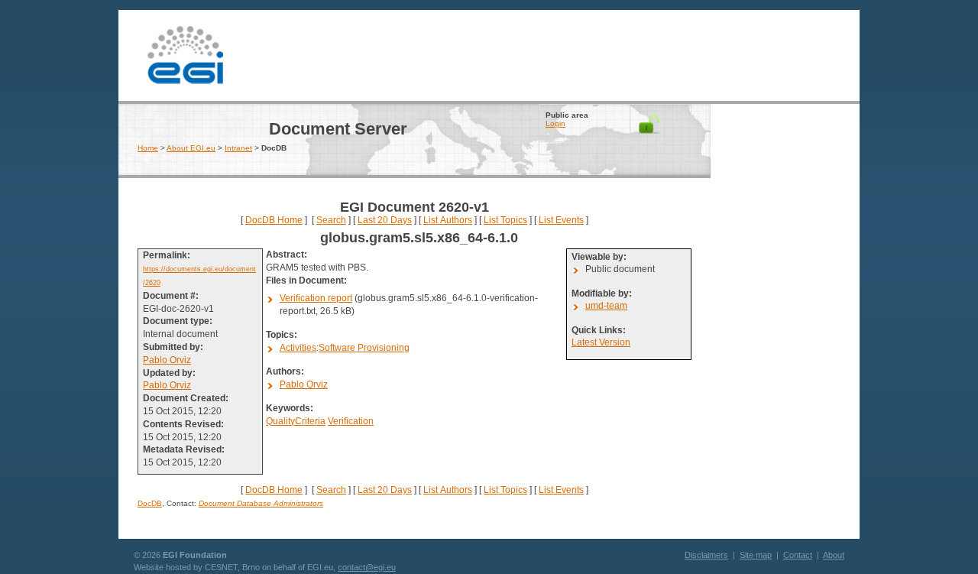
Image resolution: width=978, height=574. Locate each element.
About (833, 554)
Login (555, 123)
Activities (298, 347)
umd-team (606, 305)
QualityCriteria (295, 421)
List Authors (447, 220)
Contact (797, 554)
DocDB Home (274, 220)
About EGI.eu (191, 148)
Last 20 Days (385, 220)
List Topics (505, 220)
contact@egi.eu (367, 567)
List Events (561, 220)
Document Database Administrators (261, 503)
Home (148, 148)
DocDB (150, 503)
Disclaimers (706, 554)
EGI (185, 53)
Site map (756, 554)
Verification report (316, 298)
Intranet (238, 148)
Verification (351, 421)
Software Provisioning (364, 347)
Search (331, 220)
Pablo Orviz (167, 360)
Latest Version (601, 342)
